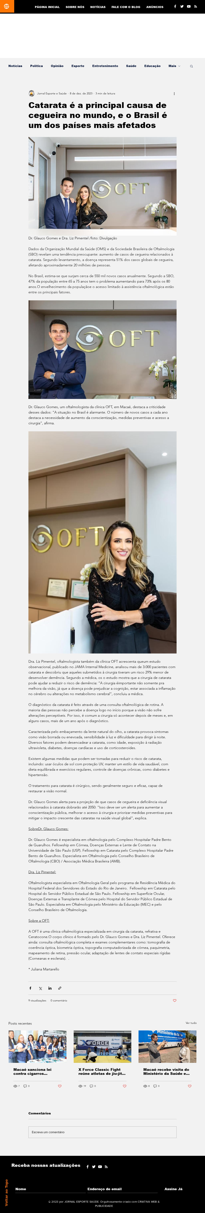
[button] (191, 66)
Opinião (57, 66)
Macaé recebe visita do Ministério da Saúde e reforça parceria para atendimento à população (166, 1072)
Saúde (131, 66)
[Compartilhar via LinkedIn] (50, 988)
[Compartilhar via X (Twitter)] (40, 988)
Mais (172, 66)
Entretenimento (105, 66)
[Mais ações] (174, 93)
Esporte (77, 66)
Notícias (15, 66)
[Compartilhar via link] (60, 988)
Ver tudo (191, 1023)
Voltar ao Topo (6, 1192)
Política (36, 66)
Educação (152, 66)
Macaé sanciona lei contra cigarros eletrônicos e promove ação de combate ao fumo (35, 1072)
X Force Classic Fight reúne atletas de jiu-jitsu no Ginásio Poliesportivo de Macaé (102, 1072)
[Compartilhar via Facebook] (30, 988)
